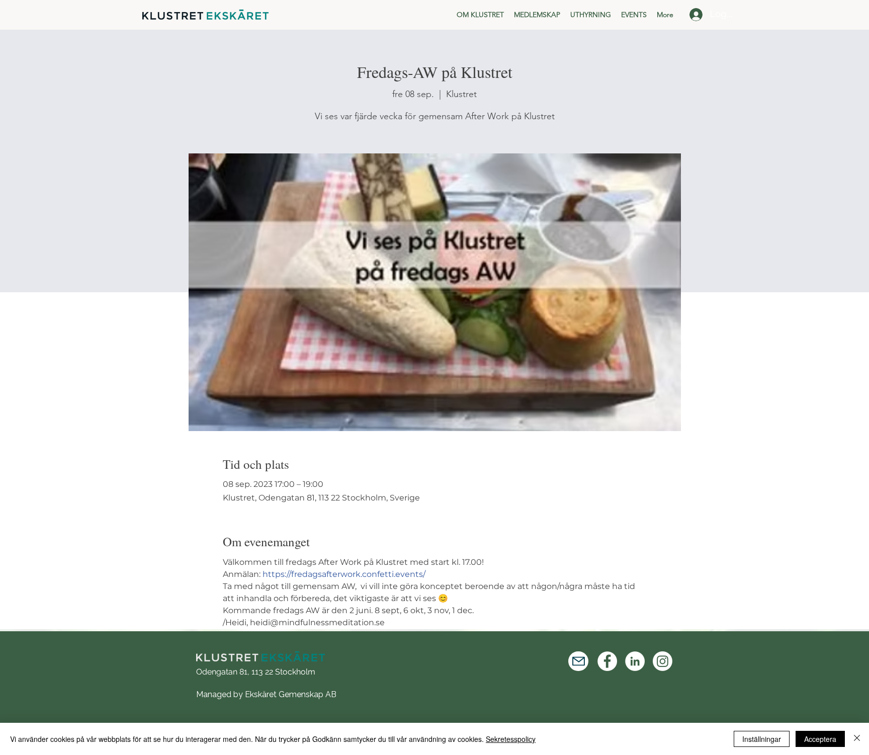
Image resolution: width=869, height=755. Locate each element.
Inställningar (761, 739)
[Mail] (578, 661)
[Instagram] (662, 661)
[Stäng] (857, 739)
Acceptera (820, 739)
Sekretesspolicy (511, 739)
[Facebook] (607, 661)
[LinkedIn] (635, 661)
